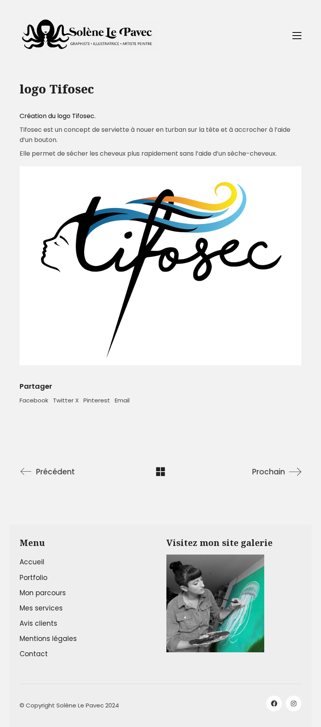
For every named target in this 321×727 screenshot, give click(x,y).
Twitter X (66, 400)
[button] (296, 35)
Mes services (41, 608)
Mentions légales (48, 638)
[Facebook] (274, 703)
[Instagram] (293, 703)
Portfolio (33, 577)
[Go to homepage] (88, 35)
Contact (34, 654)
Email (122, 400)
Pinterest (96, 400)
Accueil (32, 562)
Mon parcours (43, 593)
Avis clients (38, 623)
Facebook (34, 400)
